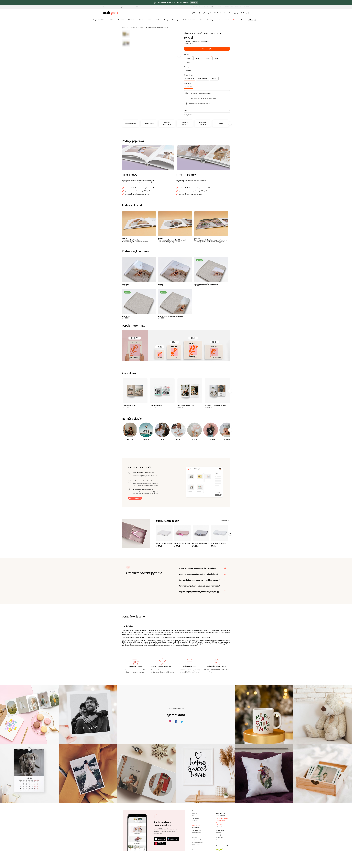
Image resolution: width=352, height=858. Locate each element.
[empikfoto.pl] (114, 13)
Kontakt (246, 7)
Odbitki (111, 19)
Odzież (201, 19)
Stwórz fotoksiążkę (135, 498)
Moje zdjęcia (219, 835)
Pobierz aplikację (199, 7)
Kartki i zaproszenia (189, 19)
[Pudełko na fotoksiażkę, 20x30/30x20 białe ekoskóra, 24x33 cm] (219, 533)
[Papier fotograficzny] (203, 157)
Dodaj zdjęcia (254, 20)
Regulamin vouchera (197, 839)
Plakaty (157, 19)
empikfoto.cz (195, 818)
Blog (193, 815)
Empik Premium (228, 7)
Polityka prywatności (197, 842)
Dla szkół (210, 7)
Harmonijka (175, 19)
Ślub (218, 19)
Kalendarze (131, 19)
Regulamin (194, 837)
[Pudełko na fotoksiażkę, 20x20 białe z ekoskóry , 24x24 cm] (164, 533)
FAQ (193, 849)
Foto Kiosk (238, 7)
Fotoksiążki (120, 19)
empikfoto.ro (195, 823)
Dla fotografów (195, 827)
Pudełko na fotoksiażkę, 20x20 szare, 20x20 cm (207, 543)
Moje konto (219, 832)
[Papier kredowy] (148, 157)
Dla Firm (218, 7)
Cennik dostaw (196, 835)
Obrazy (166, 19)
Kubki (149, 19)
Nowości (226, 19)
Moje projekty (219, 837)
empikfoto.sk (195, 820)
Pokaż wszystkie (225, 520)
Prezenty (210, 19)
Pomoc (193, 847)
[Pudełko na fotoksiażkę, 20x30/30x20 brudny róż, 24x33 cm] (182, 533)
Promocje (236, 19)
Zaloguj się (234, 12)
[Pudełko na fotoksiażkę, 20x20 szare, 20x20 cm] (201, 533)
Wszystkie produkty (98, 19)
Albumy (141, 19)
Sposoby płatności (196, 832)
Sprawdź (194, 2)
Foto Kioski (219, 826)
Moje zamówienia (220, 839)
